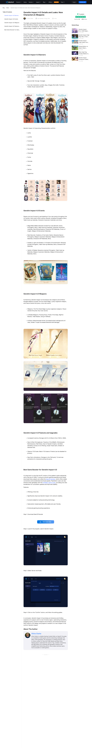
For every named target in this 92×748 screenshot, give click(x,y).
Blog (4, 7)
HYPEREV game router (49, 482)
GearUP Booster (50, 479)
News (7, 7)
